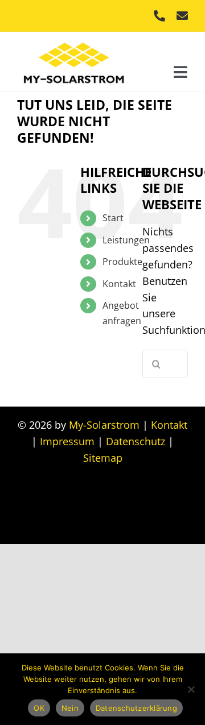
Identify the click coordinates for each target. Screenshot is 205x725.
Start (113, 218)
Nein (70, 707)
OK (39, 707)
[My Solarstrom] (74, 40)
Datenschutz (135, 441)
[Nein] (190, 689)
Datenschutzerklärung (136, 707)
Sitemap (102, 458)
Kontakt (119, 283)
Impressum (67, 441)
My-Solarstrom (104, 425)
